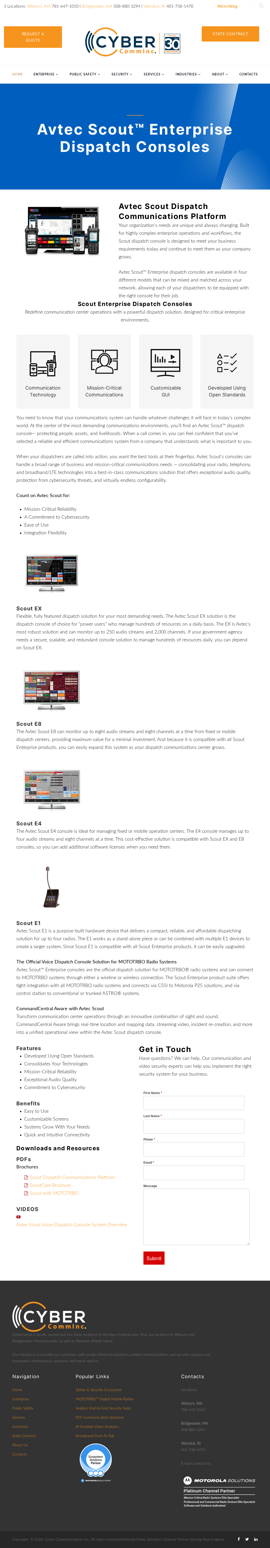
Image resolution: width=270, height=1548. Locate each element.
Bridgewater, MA (97, 6)
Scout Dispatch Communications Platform (72, 1177)
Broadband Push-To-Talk (95, 1436)
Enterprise (44, 74)
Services (152, 74)
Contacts (248, 74)
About (218, 74)
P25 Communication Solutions (100, 1417)
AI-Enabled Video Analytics (97, 1427)
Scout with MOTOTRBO (54, 1193)
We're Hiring (227, 6)
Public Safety (83, 74)
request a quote (33, 37)
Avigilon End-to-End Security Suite (103, 1408)
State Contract (230, 34)
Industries (186, 74)
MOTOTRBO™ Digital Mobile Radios (105, 1399)
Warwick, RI (154, 6)
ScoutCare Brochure (50, 1185)
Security (120, 74)
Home (17, 74)
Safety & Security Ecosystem (99, 1390)
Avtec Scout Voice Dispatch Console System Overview (71, 1225)
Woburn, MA (39, 6)
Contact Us (202, 1463)
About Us (20, 1445)
